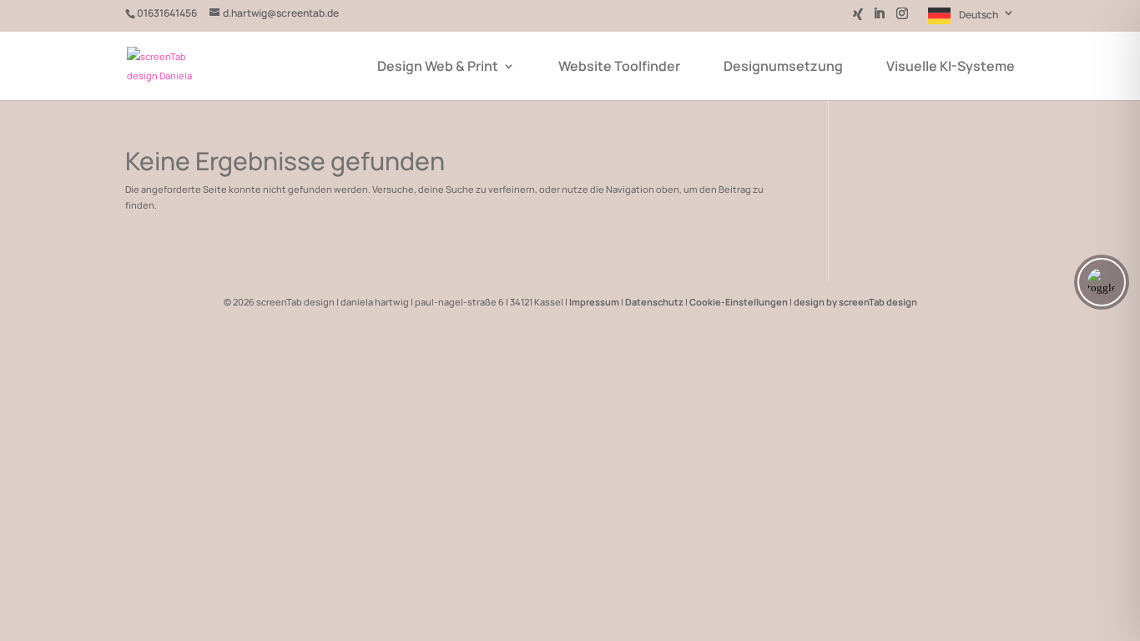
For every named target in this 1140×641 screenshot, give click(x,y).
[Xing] (858, 18)
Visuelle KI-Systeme (950, 67)
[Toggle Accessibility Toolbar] (1101, 282)
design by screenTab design (855, 301)
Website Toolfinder (619, 67)
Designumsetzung (783, 67)
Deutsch (978, 15)
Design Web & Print (437, 67)
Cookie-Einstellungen (738, 301)
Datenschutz (654, 301)
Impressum (594, 301)
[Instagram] (902, 18)
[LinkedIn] (879, 18)
